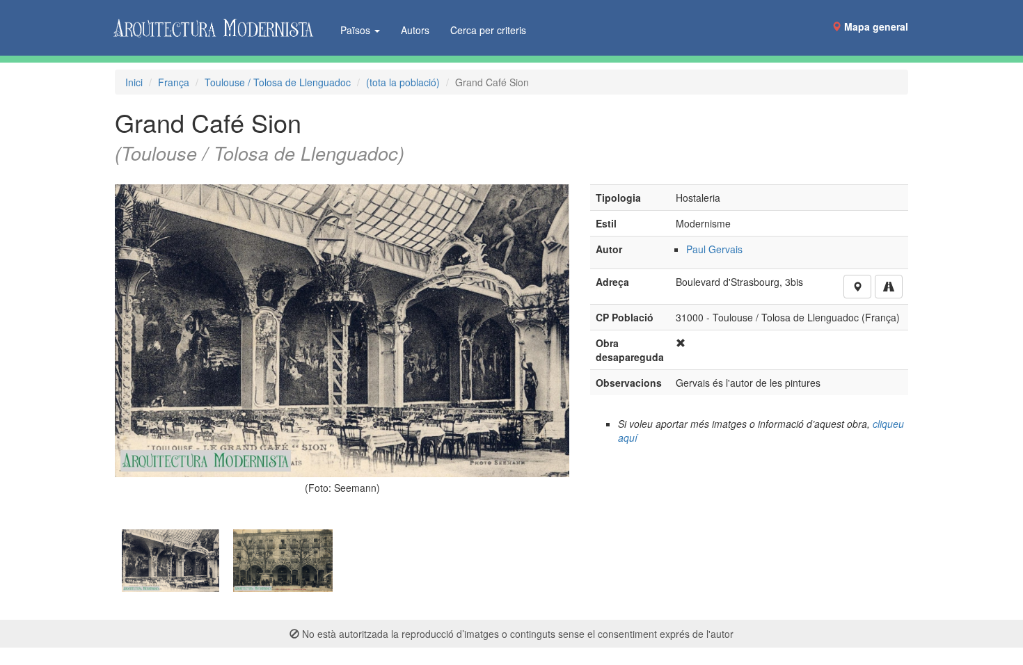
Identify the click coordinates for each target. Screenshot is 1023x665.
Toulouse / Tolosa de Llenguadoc (278, 82)
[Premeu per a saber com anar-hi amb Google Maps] (889, 286)
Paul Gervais (714, 249)
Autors (415, 30)
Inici (134, 82)
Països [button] (356, 30)
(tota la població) (403, 82)
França (173, 82)
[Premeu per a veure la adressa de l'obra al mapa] (857, 286)
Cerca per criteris (488, 30)
